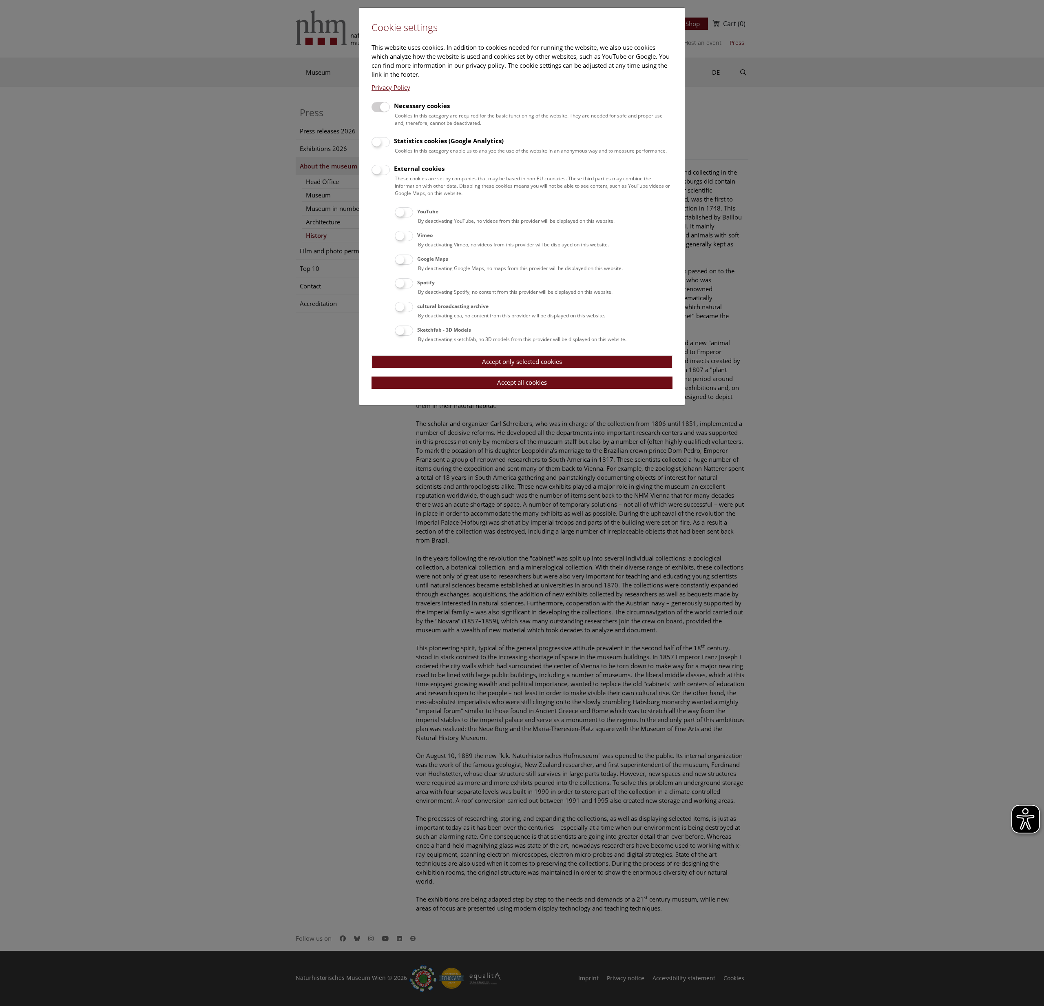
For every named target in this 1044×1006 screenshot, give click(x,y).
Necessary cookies (422, 106)
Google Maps (432, 258)
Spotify (426, 282)
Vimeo (425, 235)
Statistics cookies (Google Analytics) (449, 141)
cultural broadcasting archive (453, 306)
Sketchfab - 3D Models (444, 329)
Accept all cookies (522, 382)
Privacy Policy (391, 87)
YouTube (427, 211)
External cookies (419, 168)
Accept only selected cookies (522, 361)
